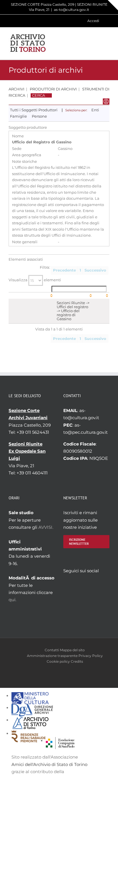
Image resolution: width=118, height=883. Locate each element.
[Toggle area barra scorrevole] (113, 5)
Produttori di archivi (53, 89)
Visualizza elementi (35, 280)
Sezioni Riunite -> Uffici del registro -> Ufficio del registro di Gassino (73, 311)
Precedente (64, 270)
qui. (12, 599)
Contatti (52, 650)
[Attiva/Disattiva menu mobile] (107, 43)
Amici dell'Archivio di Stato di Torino (49, 764)
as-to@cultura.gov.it (71, 9)
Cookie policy (58, 661)
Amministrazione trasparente (52, 656)
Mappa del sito (72, 650)
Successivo (95, 270)
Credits (77, 661)
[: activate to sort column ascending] (31, 295)
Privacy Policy (90, 656)
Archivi (16, 89)
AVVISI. (45, 527)
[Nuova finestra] (60, 740)
